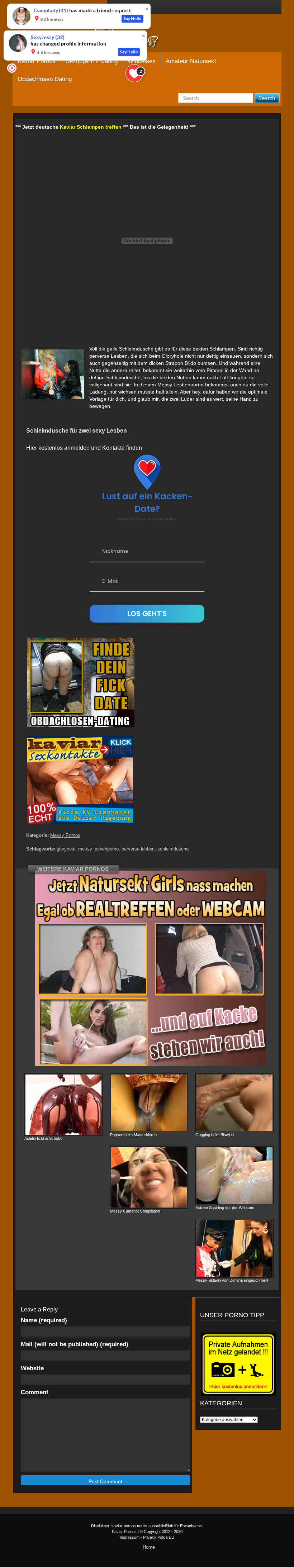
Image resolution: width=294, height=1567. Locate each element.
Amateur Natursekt (191, 61)
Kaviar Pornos (124, 1531)
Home (149, 1547)
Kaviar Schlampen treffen (91, 127)
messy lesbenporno (98, 849)
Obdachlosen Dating (45, 79)
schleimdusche (173, 849)
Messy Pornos (65, 835)
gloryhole (66, 849)
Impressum (129, 1537)
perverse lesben (138, 849)
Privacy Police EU (158, 1537)
